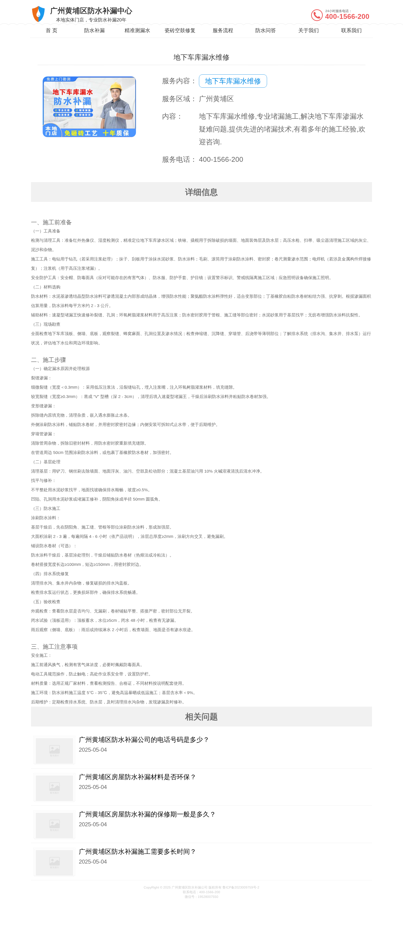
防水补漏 (94, 30)
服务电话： (179, 159)
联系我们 (351, 30)
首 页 (51, 30)
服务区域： (179, 99)
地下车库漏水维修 (233, 81)
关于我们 (308, 30)
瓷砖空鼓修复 (180, 30)
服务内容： (179, 81)
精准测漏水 (137, 30)
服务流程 (223, 30)
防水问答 (265, 30)
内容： (172, 116)
